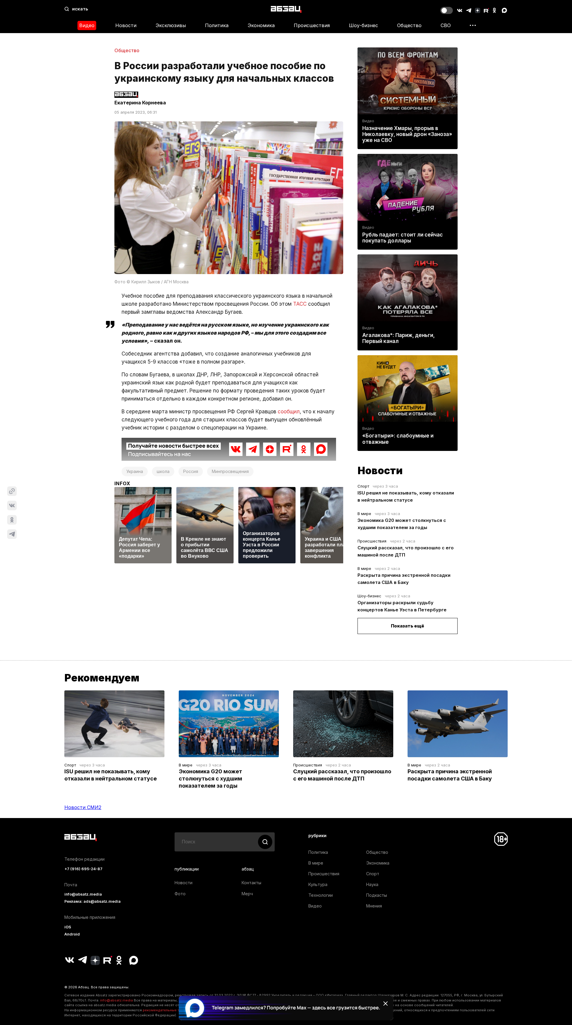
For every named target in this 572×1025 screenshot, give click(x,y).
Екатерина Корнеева (140, 102)
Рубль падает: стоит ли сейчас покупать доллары (402, 238)
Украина (134, 471)
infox (122, 483)
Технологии (320, 895)
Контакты (251, 882)
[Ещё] (473, 25)
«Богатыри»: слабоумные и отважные (397, 439)
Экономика (261, 25)
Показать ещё (407, 626)
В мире (364, 513)
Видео (86, 25)
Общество (409, 25)
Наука (372, 884)
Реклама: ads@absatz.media (92, 901)
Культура (317, 884)
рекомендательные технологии (170, 1010)
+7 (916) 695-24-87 (83, 869)
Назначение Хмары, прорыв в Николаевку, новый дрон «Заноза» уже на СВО (407, 134)
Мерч (247, 893)
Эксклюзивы (171, 25)
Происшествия (312, 25)
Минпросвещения (230, 471)
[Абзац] (286, 9)
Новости (125, 25)
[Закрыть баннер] (385, 1003)
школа (163, 471)
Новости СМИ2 (82, 807)
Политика (217, 25)
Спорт (363, 486)
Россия (190, 471)
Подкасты (376, 895)
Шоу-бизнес (363, 25)
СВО (446, 25)
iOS (67, 927)
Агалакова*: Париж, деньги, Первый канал (398, 338)
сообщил (289, 412)
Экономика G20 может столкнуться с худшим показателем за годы (210, 778)
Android (72, 934)
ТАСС (300, 304)
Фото (180, 893)
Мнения (374, 905)
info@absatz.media (83, 894)
